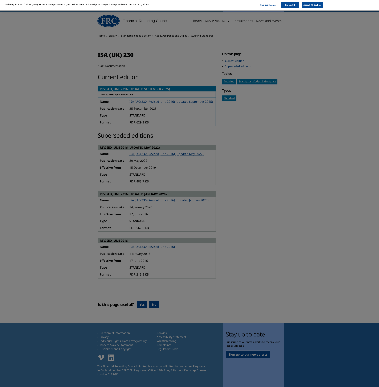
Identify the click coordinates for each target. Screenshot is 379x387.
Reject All (290, 5)
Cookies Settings (268, 5)
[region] (189, 5)
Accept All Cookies (312, 5)
